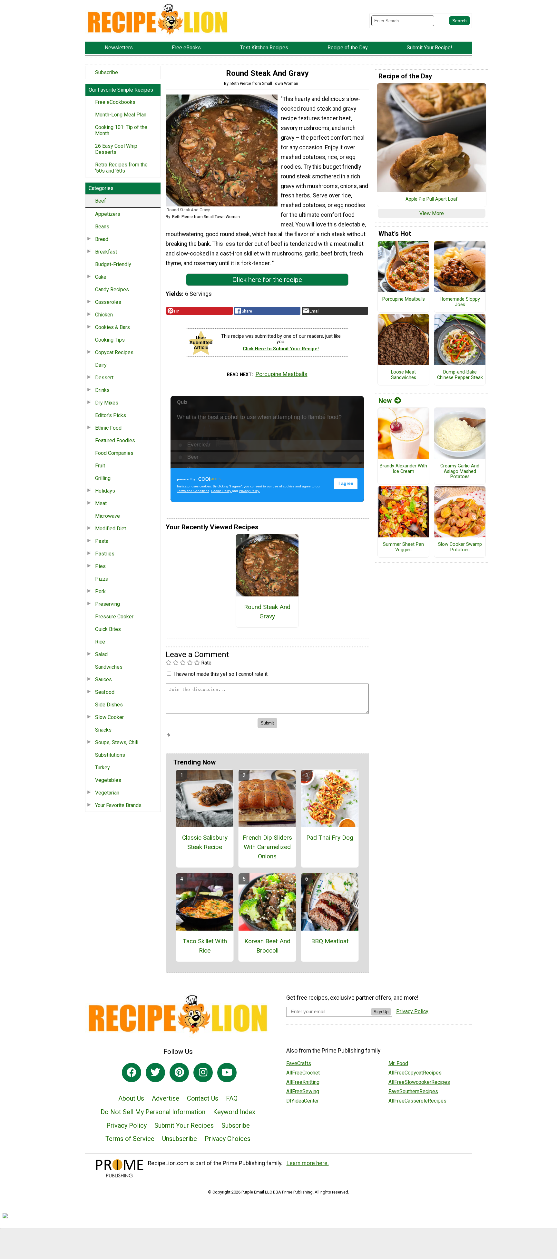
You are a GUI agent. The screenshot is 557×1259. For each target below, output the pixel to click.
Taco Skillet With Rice (205, 945)
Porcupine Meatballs (282, 374)
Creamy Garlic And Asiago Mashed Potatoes (459, 471)
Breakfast (106, 252)
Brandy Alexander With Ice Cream (403, 469)
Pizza (101, 579)
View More (431, 213)
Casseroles (108, 302)
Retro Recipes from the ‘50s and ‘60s (121, 168)
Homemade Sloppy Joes (460, 302)
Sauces (103, 679)
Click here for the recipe (267, 280)
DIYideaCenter (302, 1101)
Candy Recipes (112, 289)
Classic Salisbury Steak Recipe (205, 842)
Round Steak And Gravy (267, 611)
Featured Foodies (115, 440)
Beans (102, 227)
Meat (101, 503)
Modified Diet (110, 528)
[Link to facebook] (131, 1072)
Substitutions (110, 755)
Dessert (104, 378)
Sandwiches (108, 667)
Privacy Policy (126, 1125)
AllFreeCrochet (303, 1073)
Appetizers (107, 214)
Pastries (104, 554)
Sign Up (381, 1011)
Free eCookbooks (115, 102)
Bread (101, 239)
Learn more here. (308, 1163)
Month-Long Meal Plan (120, 115)
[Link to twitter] (155, 1072)
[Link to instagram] (203, 1072)
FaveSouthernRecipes (413, 1091)
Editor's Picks (110, 415)
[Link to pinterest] (179, 1072)
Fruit (100, 466)
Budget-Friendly (113, 264)
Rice (100, 642)
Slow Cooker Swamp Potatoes (460, 547)
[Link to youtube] (227, 1072)
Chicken (104, 315)
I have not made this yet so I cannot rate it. (221, 674)
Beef (100, 201)
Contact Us (202, 1098)
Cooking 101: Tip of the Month (121, 130)
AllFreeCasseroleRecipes (417, 1101)
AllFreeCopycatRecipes (415, 1073)
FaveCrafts (298, 1063)
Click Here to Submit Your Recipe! (281, 349)
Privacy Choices (227, 1139)
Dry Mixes (106, 403)
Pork (100, 591)
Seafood (104, 692)
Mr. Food (398, 1063)
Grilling (103, 478)
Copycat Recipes (114, 352)
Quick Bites (108, 629)
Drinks (102, 390)
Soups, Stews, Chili (116, 742)
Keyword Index (234, 1112)
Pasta (101, 541)
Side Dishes (109, 705)
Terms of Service (129, 1139)
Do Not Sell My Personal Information (153, 1112)
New (385, 401)
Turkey (102, 767)
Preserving (107, 604)
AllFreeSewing (302, 1091)
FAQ (232, 1098)
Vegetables (108, 780)
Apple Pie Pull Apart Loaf (432, 199)
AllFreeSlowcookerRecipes (419, 1082)
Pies (100, 566)
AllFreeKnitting (302, 1082)
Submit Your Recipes (184, 1125)
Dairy (101, 365)
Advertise (165, 1098)
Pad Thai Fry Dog (329, 837)
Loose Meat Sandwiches (403, 375)
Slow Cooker (109, 717)
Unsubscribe (179, 1139)
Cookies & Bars (112, 327)
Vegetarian (107, 793)
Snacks (103, 730)
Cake (100, 277)
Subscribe (106, 72)
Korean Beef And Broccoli (267, 945)
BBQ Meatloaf (330, 941)
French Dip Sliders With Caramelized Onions (267, 847)
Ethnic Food (108, 428)
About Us (131, 1098)
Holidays (105, 491)
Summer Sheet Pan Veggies (403, 547)
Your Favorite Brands (118, 805)
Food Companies (114, 453)
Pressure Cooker (114, 617)
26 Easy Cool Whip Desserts (116, 149)
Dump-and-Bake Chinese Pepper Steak (460, 375)
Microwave (107, 516)
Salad (101, 654)
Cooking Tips (110, 340)
